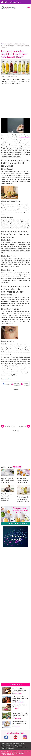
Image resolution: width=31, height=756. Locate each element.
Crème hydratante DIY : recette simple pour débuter (7, 480)
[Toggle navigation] (28, 7)
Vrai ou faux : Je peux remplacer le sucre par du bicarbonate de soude (19, 690)
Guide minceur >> (12, 1)
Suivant (22, 426)
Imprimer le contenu (16, 384)
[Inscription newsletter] (15, 515)
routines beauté (24, 137)
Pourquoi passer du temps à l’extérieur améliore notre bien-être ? (20, 715)
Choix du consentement (7, 748)
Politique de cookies (22, 747)
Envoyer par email (26, 384)
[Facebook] (6, 738)
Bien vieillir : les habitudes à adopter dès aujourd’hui (6, 497)
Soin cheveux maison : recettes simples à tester (22, 480)
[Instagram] (25, 737)
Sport (16, 708)
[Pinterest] (15, 738)
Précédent (10, 426)
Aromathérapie (19, 702)
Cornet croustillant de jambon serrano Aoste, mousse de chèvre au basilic (20, 723)
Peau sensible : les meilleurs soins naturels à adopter (23, 499)
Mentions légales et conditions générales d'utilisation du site (13, 746)
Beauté (17, 467)
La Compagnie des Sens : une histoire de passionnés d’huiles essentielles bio (20, 698)
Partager (7, 384)
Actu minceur (18, 693)
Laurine (8, 379)
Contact (3, 743)
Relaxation (18, 718)
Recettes (17, 726)
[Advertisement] (15, 26)
